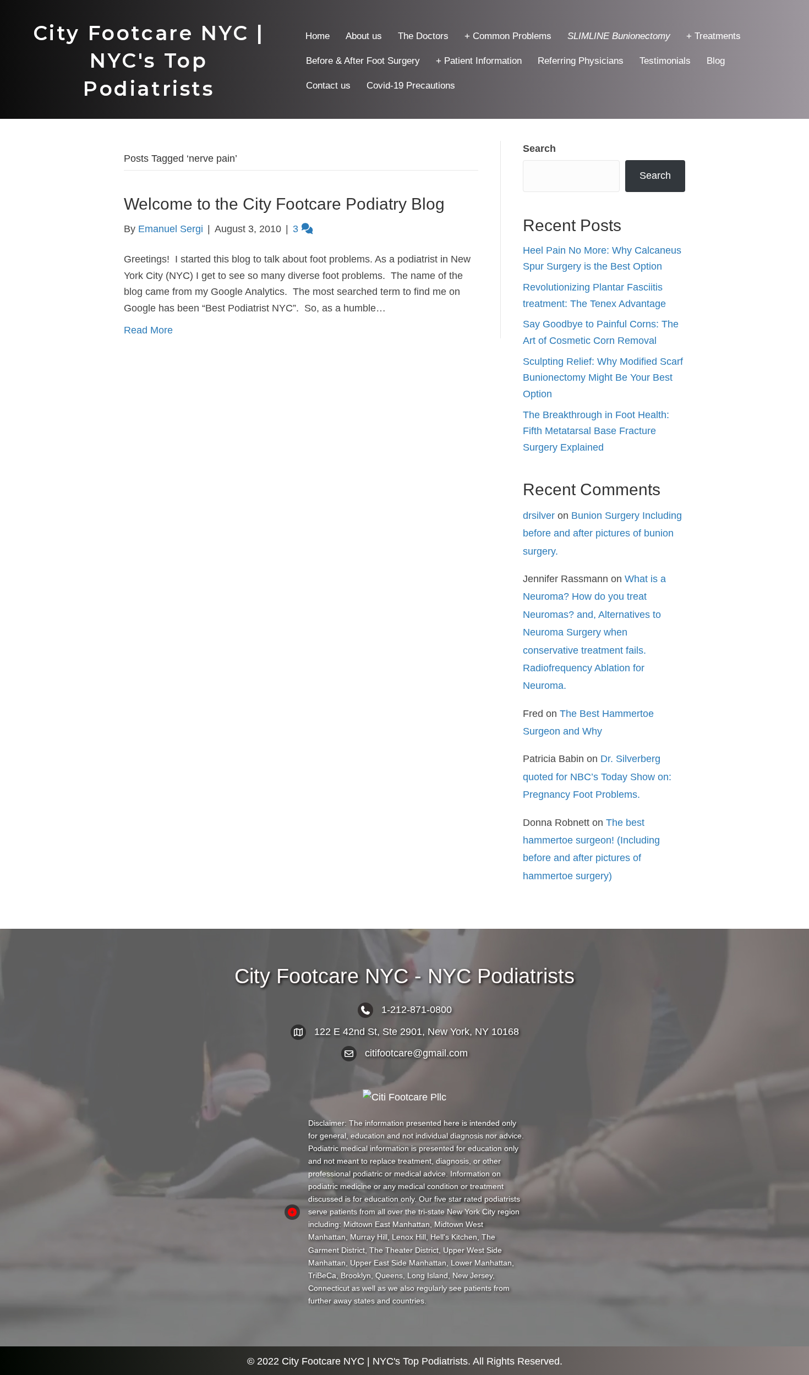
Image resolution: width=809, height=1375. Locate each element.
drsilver (539, 515)
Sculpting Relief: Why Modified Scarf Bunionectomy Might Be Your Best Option (603, 377)
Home (317, 36)
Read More (148, 330)
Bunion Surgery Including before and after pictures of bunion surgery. (602, 533)
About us (364, 36)
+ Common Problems (507, 36)
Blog (716, 61)
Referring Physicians (581, 61)
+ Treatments (713, 36)
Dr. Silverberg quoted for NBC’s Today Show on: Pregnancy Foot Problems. (597, 776)
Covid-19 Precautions (411, 85)
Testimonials (665, 61)
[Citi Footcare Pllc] (405, 1097)
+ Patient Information (479, 61)
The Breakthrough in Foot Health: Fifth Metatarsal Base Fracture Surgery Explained (596, 431)
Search (539, 148)
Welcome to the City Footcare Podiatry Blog (284, 204)
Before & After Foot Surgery (363, 61)
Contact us (328, 85)
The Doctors (423, 36)
